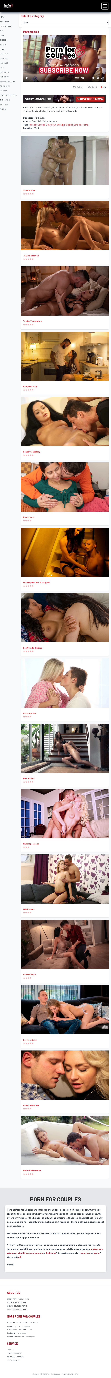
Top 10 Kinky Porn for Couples (18, 1326)
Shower (4, 91)
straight (33, 124)
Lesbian (3, 58)
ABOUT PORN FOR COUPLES (18, 1299)
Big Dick (3, 40)
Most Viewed (5, 26)
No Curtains (29, 778)
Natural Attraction (32, 1170)
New (2, 17)
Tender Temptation (32, 321)
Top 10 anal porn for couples (17, 1333)
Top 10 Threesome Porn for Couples (21, 1336)
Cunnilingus (59, 124)
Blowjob (50, 124)
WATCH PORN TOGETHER (16, 1302)
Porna (85, 124)
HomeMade (28, 517)
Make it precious (31, 843)
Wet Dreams (29, 909)
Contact (10, 1350)
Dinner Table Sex (31, 1105)
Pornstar (4, 77)
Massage (4, 63)
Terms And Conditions (15, 1357)
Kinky (2, 49)
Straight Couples (8, 95)
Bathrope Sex (29, 713)
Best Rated (5, 21)
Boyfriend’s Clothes (32, 648)
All (1, 31)
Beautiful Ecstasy (31, 451)
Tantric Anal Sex (31, 255)
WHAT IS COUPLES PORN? (17, 1306)
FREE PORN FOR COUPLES (17, 1309)
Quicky (3, 109)
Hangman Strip (30, 386)
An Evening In (29, 974)
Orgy (2, 68)
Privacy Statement (14, 1353)
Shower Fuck (29, 190)
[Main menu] (105, 6)
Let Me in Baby (30, 1040)
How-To (3, 44)
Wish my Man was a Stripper (36, 582)
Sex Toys (4, 104)
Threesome (5, 100)
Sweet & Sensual (8, 81)
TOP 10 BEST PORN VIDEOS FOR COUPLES (23, 1323)
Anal (2, 35)
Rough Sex (5, 86)
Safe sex (78, 124)
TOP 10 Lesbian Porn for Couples (19, 1329)
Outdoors (4, 72)
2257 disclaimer (13, 1360)
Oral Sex (4, 54)
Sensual (41, 124)
